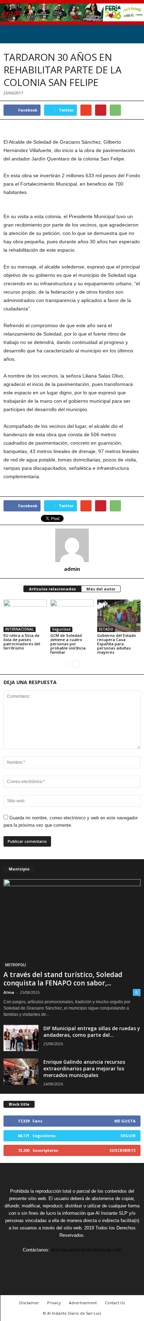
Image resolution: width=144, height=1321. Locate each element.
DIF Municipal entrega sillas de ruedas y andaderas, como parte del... (91, 1031)
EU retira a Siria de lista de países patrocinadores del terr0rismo (21, 642)
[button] (133, 34)
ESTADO (106, 629)
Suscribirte (122, 1150)
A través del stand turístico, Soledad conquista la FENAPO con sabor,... (62, 979)
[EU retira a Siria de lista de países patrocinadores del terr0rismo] (25, 616)
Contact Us (115, 1302)
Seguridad (61, 629)
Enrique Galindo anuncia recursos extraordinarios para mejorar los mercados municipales (84, 1068)
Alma (8, 992)
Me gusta (125, 1120)
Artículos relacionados (52, 588)
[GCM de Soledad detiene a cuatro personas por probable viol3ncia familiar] (72, 616)
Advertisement (83, 1302)
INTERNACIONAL (19, 629)
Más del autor (100, 588)
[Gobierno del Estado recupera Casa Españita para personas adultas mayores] (119, 616)
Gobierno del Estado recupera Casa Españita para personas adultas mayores (116, 644)
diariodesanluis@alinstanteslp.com (86, 1249)
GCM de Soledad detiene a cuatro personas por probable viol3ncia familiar (68, 644)
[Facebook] (41, 1262)
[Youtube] (104, 1262)
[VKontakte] (89, 1262)
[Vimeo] (73, 1262)
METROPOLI (15, 964)
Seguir (128, 1135)
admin (72, 568)
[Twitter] (57, 1262)
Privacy (54, 1302)
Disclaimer (29, 1302)
